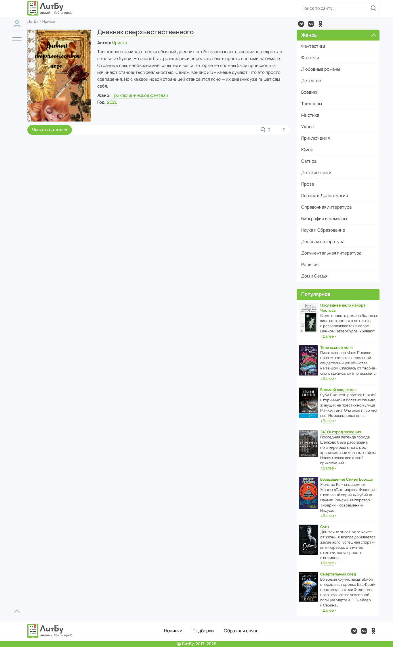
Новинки (173, 630)
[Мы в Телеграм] (301, 23)
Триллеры (311, 104)
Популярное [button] (315, 294)
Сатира (308, 161)
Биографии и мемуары (324, 218)
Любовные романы (320, 69)
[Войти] (17, 24)
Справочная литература (326, 207)
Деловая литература (322, 241)
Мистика (310, 115)
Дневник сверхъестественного (145, 32)
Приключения (315, 138)
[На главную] (50, 8)
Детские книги (316, 173)
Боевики (309, 92)
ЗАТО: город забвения (340, 431)
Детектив (311, 81)
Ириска (119, 43)
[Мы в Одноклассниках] (320, 23)
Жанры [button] (309, 35)
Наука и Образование (323, 230)
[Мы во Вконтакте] (311, 23)
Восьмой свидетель (338, 389)
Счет (324, 526)
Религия (309, 264)
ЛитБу (32, 21)
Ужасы (307, 127)
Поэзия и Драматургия (324, 195)
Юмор (307, 150)
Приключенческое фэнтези (139, 95)
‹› (328, 336)
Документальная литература (331, 253)
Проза (307, 184)
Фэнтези (310, 58)
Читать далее (47, 129)
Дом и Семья (314, 276)
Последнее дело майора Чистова (342, 308)
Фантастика (313, 46)
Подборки (203, 630)
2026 (112, 102)
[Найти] (373, 8)
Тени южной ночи (336, 347)
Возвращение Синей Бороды (346, 479)
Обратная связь (241, 630)
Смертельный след (338, 574)
